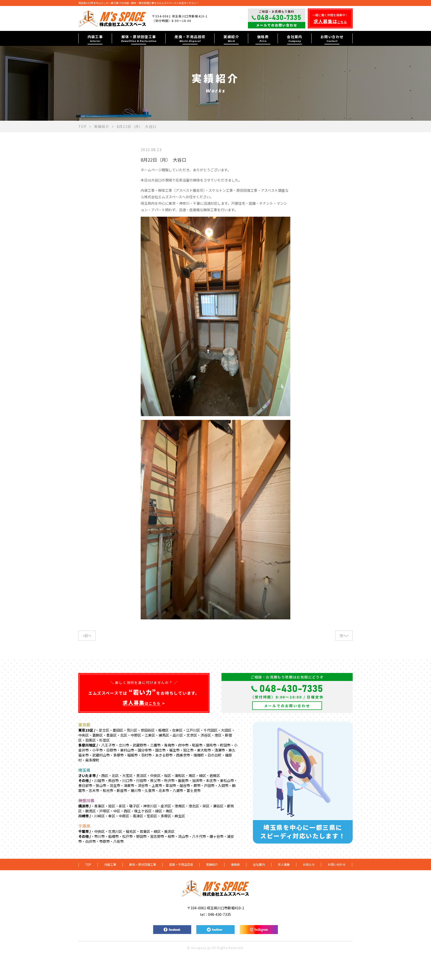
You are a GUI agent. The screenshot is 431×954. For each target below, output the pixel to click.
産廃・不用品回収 (181, 864)
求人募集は (330, 21)
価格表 (235, 864)
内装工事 (110, 864)
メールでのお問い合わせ (276, 25)
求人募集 (284, 864)
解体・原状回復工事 (142, 864)
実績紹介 (101, 126)
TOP (82, 126)
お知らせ (309, 864)
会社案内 (259, 864)
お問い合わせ (337, 864)
